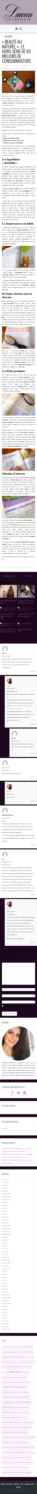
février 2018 (5, 1254)
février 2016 (5, 1323)
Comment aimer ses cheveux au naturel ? (8, 601)
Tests (21, 1484)
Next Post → (30, 576)
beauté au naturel (15, 68)
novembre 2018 (6, 1228)
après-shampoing (26, 1347)
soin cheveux (15, 1452)
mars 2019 (5, 1217)
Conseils (16, 1484)
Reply (32, 671)
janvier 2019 (5, 1223)
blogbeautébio (5, 767)
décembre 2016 (6, 1295)
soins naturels (25, 1463)
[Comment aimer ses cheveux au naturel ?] (8, 591)
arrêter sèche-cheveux (11, 1352)
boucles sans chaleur (22, 1362)
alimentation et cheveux (10, 1347)
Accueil (3, 1484)
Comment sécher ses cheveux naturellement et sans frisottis (25, 601)
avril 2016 (4, 1318)
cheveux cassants (9, 1382)
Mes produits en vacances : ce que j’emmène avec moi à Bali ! (8, 630)
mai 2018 (4, 1246)
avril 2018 (4, 1248)
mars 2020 (5, 1188)
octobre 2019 (5, 1199)
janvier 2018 (5, 1257)
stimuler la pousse (14, 315)
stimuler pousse (9, 1467)
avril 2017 (4, 1283)
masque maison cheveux (20, 1412)
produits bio (28, 1422)
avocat (25, 1352)
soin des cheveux (18, 1458)
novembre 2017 (6, 1263)
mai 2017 (4, 1280)
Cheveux (17, 65)
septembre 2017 (6, 1269)
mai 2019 (4, 1211)
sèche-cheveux (22, 1467)
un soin (25, 322)
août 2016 (4, 1306)
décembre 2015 (6, 1329)
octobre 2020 (5, 1182)
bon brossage (31, 317)
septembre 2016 (6, 1303)
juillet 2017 (5, 1274)
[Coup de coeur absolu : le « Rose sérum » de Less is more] (26, 609)
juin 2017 (4, 1277)
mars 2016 (5, 1321)
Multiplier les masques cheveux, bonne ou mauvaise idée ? (17, 1154)
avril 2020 (4, 1185)
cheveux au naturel (18, 1377)
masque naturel (11, 1417)
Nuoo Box (24, 1417)
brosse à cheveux (23, 1367)
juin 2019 (4, 1208)
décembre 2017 (6, 1260)
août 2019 (4, 1202)
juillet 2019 (5, 1205)
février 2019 (5, 1220)
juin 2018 (4, 1243)
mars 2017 (5, 1286)
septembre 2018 (6, 1234)
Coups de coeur (29, 1484)
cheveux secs (8, 1392)
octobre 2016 (5, 1300)
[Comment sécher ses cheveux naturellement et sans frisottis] (26, 591)
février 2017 (5, 1289)
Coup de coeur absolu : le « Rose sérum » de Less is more (26, 615)
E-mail (4, 993)
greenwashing (14, 389)
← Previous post (8, 576)
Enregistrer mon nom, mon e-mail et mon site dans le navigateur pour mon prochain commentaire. (16, 1008)
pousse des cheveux (12, 1423)
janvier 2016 (5, 1326)
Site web (4, 999)
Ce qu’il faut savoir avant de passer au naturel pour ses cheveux (7, 616)
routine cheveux (20, 1447)
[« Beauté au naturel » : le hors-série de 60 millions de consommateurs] (18, 82)
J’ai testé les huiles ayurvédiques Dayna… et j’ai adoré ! (17, 1148)
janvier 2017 (5, 1292)
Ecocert (33, 234)
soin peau (13, 1462)
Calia (4, 1372)
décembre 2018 (6, 1225)
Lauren (9, 685)
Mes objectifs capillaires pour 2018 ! (25, 630)
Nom (4, 986)
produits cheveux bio (12, 1427)
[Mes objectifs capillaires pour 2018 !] (26, 624)
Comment (4, 959)
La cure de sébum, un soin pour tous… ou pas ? (15, 1157)
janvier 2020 (5, 1191)
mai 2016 (4, 1315)
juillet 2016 (5, 1309)
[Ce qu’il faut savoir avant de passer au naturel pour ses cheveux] (8, 609)
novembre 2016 (6, 1297)
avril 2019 (4, 1214)
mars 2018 (5, 1251)
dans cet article (24, 100)
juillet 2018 (5, 1240)
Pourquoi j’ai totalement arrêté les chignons (13, 1151)
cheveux (14, 1371)
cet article (21, 108)
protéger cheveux (18, 1437)
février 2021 (5, 1179)
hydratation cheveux (19, 1397)
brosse (11, 1367)
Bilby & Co (19, 487)
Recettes (9, 1484)
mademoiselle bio (11, 1402)
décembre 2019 (6, 1194)
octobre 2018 (5, 1231)
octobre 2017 (5, 1266)
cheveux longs (24, 1382)
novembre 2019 (6, 1197)
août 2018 (4, 1237)
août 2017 (4, 1272)
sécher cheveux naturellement (17, 1472)
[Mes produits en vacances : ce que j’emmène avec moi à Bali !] (8, 624)
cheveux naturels (24, 68)
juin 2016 (4, 1312)
